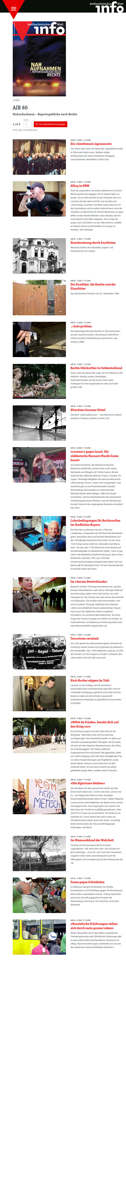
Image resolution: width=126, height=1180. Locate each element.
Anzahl (26, 120)
